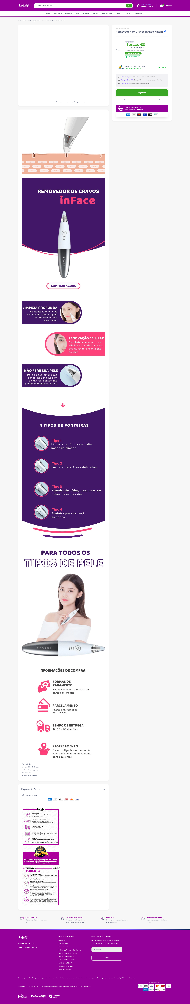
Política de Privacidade (66, 960)
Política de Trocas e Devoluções (69, 950)
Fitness (95, 14)
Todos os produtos (34, 21)
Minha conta (146, 6)
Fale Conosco (63, 947)
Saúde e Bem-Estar (82, 14)
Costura (127, 14)
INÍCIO (48, 14)
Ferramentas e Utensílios (63, 14)
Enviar (107, 957)
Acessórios (138, 14)
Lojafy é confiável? (65, 963)
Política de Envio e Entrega (67, 953)
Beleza (118, 14)
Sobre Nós (62, 940)
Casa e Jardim (107, 14)
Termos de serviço (64, 970)
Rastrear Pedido (64, 943)
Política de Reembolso (66, 956)
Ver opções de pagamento (134, 50)
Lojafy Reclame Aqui (65, 966)
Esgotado (142, 92)
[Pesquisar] (129, 5)
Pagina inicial (22, 21)
